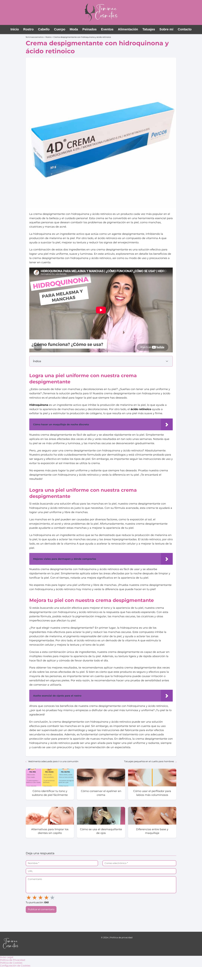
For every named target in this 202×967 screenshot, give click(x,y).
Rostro (28, 29)
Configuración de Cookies (15, 965)
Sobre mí (166, 29)
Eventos (107, 29)
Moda (74, 29)
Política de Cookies (11, 962)
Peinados (89, 29)
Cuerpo (59, 29)
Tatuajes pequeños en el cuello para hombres (149, 761)
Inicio (14, 29)
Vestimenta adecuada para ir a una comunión (53, 761)
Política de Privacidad (12, 960)
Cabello (44, 29)
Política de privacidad (121, 937)
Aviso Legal (6, 957)
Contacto (185, 29)
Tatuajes (148, 29)
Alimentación (128, 29)
